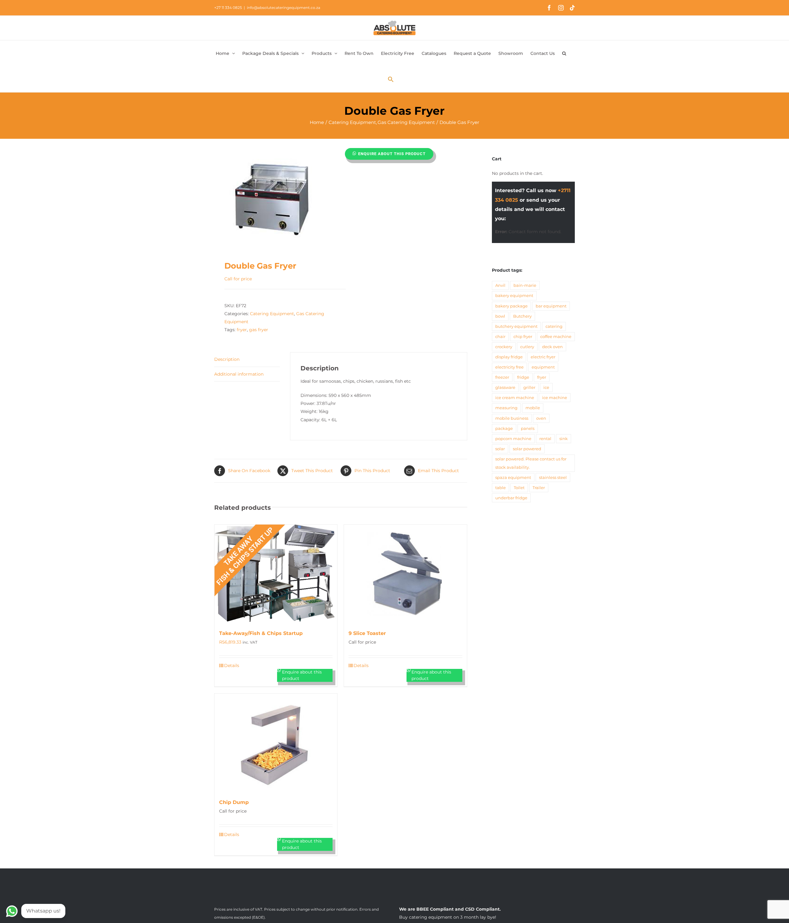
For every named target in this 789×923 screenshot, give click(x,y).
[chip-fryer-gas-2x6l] (275, 196)
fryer (242, 329)
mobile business (511, 418)
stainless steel (553, 477)
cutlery (527, 346)
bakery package (511, 306)
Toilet (519, 487)
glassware (505, 387)
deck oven (552, 346)
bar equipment (551, 306)
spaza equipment (513, 477)
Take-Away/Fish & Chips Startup (261, 633)
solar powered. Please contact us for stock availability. (530, 463)
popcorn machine (513, 438)
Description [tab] (226, 359)
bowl (500, 316)
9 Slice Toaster (367, 633)
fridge (523, 377)
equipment (543, 367)
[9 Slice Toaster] (405, 574)
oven (541, 418)
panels (527, 428)
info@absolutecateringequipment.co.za (283, 7)
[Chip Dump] (276, 743)
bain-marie (524, 285)
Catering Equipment (272, 313)
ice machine (554, 397)
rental (545, 438)
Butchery (522, 316)
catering (554, 326)
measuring (506, 408)
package (504, 428)
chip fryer (522, 336)
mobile (532, 408)
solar (500, 449)
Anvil (500, 285)
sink (563, 438)
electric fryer (543, 357)
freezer (502, 377)
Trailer (539, 487)
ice (546, 387)
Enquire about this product (392, 153)
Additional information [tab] (239, 374)
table (500, 487)
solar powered (527, 449)
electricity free (509, 367)
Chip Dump (234, 802)
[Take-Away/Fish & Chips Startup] (276, 574)
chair (500, 336)
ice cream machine (514, 397)
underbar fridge (511, 498)
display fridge (509, 357)
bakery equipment (514, 295)
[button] (564, 53)
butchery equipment (516, 326)
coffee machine (555, 336)
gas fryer (258, 329)
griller (529, 387)
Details (231, 665)
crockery (503, 346)
